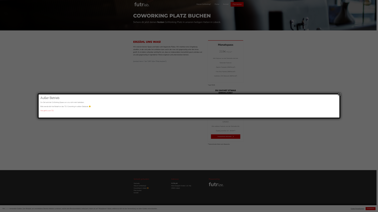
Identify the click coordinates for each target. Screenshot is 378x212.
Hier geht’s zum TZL (47, 111)
